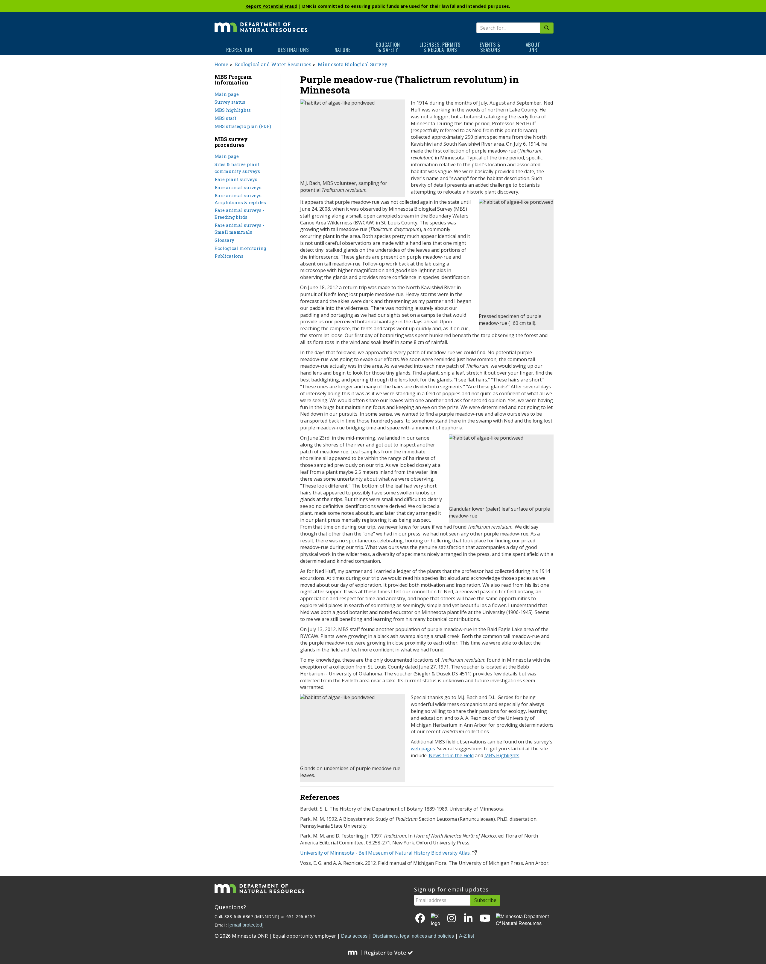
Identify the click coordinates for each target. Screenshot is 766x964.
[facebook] (420, 918)
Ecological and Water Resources (273, 64)
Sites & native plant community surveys (237, 167)
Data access (354, 936)
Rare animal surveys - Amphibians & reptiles (240, 198)
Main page (227, 94)
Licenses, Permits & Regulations (440, 47)
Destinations (293, 49)
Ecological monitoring (240, 248)
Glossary (224, 240)
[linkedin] (468, 918)
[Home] (261, 23)
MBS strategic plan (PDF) (243, 126)
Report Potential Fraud (271, 6)
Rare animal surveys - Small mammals (240, 228)
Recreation (239, 49)
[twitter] (436, 920)
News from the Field (451, 755)
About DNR (533, 47)
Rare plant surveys (236, 179)
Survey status (230, 102)
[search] (547, 28)
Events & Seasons (490, 47)
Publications (229, 256)
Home (221, 64)
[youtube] (485, 918)
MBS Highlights (501, 755)
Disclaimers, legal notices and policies (413, 936)
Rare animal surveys (238, 187)
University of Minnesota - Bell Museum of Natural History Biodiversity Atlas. (385, 853)
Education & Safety (388, 47)
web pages (423, 748)
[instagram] (452, 918)
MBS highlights (233, 110)
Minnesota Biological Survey (352, 64)
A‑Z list (466, 936)
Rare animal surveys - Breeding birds (240, 213)
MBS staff (225, 118)
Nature (343, 49)
